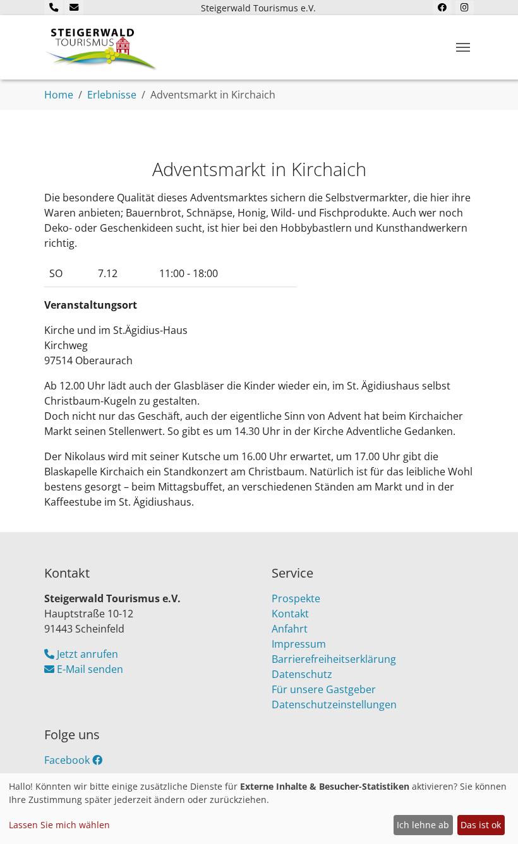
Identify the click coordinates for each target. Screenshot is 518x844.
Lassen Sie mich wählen (59, 825)
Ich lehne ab (423, 825)
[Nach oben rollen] (490, 816)
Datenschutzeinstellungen (334, 704)
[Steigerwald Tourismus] (101, 47)
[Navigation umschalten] (463, 47)
